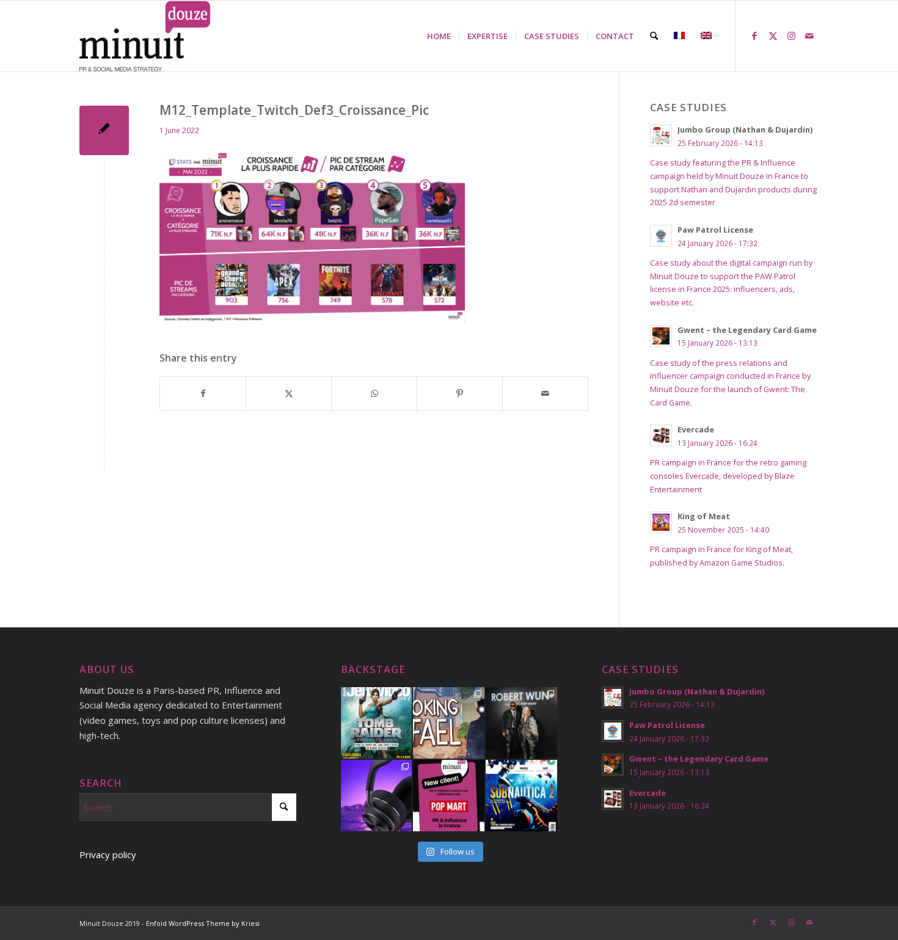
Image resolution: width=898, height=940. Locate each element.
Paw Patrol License (715, 229)
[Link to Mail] (809, 35)
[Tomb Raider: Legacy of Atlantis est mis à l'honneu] (376, 723)
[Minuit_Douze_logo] (145, 36)
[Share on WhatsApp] (374, 393)
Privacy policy (107, 854)
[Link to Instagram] (791, 35)
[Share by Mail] (545, 393)
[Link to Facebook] (754, 35)
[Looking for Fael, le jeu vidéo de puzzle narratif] (448, 723)
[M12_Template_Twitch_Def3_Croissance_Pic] (104, 130)
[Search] (654, 36)
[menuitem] (439, 36)
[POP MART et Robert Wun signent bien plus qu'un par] (521, 723)
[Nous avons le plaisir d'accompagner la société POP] (448, 795)
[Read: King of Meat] (661, 522)
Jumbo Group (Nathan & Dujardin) (744, 129)
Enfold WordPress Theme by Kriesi (203, 923)
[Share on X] (288, 393)
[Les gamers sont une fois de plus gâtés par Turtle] (376, 795)
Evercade (695, 429)
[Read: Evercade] (661, 435)
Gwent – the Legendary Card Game (747, 329)
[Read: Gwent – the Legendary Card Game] (661, 336)
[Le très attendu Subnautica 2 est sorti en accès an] (521, 795)
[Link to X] (773, 35)
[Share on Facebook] (203, 393)
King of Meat (703, 516)
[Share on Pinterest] (459, 393)
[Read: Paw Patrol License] (661, 236)
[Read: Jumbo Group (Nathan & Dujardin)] (661, 136)
